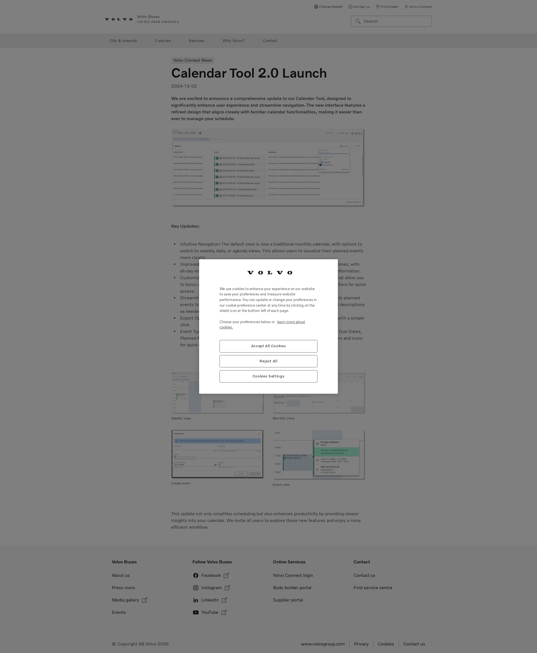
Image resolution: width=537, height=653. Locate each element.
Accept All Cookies (268, 346)
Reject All (268, 361)
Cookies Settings (269, 376)
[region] (268, 326)
